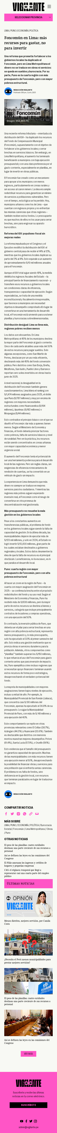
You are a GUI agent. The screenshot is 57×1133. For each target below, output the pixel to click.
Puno (8, 832)
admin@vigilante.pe (28, 1127)
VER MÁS (28, 1053)
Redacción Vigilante (22, 90)
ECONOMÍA (23, 30)
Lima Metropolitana (35, 829)
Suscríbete (28, 1105)
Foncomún (18, 829)
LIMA (6, 30)
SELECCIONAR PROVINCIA (28, 17)
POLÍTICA (34, 30)
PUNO (13, 30)
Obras (50, 829)
